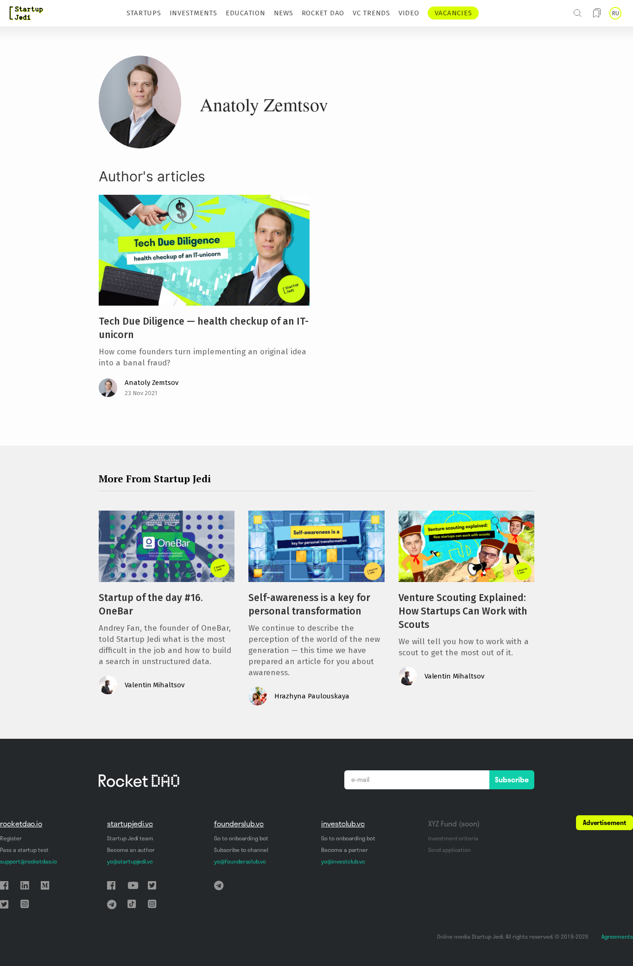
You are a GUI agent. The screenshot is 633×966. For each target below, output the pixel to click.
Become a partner (344, 849)
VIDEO (409, 13)
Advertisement (604, 823)
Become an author (131, 849)
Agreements (617, 936)
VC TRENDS (371, 13)
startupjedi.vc (130, 823)
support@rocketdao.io (28, 861)
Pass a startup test (24, 849)
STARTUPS (144, 13)
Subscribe (512, 779)
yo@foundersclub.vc (240, 861)
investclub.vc (343, 823)
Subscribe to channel (241, 849)
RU (615, 13)
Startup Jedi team (130, 838)
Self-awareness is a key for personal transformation (309, 604)
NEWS (283, 13)
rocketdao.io (21, 823)
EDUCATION (246, 13)
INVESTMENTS (193, 13)
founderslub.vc (239, 823)
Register (11, 838)
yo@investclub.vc (343, 861)
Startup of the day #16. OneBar (151, 604)
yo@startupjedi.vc (130, 861)
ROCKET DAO (323, 13)
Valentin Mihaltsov (154, 685)
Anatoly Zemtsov (151, 382)
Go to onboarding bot (241, 838)
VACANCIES (453, 13)
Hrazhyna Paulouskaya (311, 696)
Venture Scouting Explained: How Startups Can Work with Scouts (463, 611)
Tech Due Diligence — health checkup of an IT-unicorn (204, 328)
